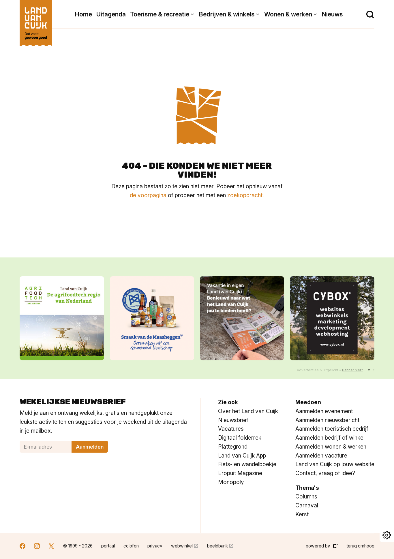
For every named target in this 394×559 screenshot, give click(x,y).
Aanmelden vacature (321, 455)
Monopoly (231, 482)
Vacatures (231, 428)
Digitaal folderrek (239, 437)
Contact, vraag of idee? (325, 473)
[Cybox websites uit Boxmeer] (332, 318)
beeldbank (217, 546)
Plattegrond (232, 446)
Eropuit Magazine (240, 473)
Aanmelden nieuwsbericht (327, 420)
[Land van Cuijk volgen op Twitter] (51, 546)
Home (83, 14)
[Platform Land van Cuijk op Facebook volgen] (22, 546)
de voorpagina (148, 195)
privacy (154, 546)
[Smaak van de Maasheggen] (152, 318)
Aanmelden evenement (324, 411)
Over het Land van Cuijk (248, 411)
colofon (131, 546)
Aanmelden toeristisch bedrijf (331, 428)
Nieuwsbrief (233, 420)
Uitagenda (111, 14)
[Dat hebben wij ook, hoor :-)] (242, 318)
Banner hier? (352, 370)
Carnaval (306, 505)
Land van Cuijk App (242, 455)
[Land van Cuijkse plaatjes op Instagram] (37, 546)
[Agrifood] (62, 318)
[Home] (36, 20)
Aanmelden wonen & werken (330, 446)
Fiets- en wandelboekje (247, 464)
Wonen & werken (288, 14)
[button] (369, 369)
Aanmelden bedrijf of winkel (330, 437)
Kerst (302, 514)
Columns (306, 496)
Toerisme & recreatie (159, 14)
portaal (108, 546)
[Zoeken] (370, 14)
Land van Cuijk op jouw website (334, 464)
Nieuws (332, 14)
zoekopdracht (244, 195)
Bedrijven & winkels (226, 14)
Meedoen (308, 402)
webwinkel (182, 546)
